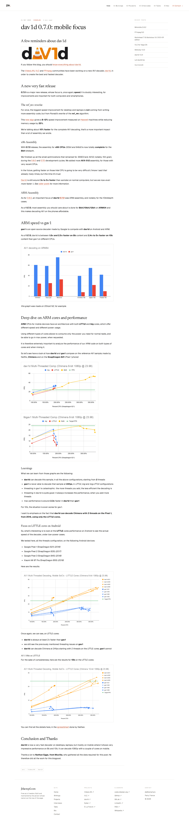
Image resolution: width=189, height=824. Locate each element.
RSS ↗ (117, 807)
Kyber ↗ (87, 803)
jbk (8, 5)
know (55, 64)
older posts (44, 183)
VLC (37, 70)
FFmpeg (48, 70)
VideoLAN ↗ (89, 792)
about (72, 64)
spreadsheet (63, 727)
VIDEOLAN (37, 20)
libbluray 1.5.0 (140, 50)
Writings (118, 6)
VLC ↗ (86, 796)
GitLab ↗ (118, 799)
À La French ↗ (89, 807)
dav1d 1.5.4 (139, 55)
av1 (23, 769)
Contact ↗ (177, 6)
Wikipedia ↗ (119, 810)
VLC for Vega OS (141, 45)
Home (108, 6)
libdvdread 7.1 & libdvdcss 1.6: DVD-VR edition (149, 38)
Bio (166, 6)
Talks (157, 6)
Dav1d (24, 180)
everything (63, 64)
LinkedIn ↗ (119, 803)
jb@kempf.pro (150, 792)
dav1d (78, 64)
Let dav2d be (140, 60)
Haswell (84, 119)
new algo (29, 119)
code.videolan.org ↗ (122, 792)
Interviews (145, 6)
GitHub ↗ (118, 796)
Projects (131, 6)
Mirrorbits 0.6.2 (140, 27)
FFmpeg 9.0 (139, 32)
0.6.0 (33, 160)
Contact (57, 814)
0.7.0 (43, 160)
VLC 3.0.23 (139, 65)
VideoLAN (30, 70)
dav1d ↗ (87, 799)
